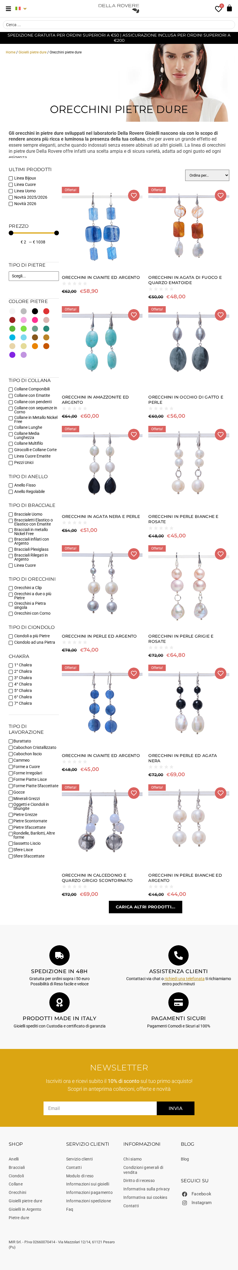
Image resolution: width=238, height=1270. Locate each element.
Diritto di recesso (139, 1180)
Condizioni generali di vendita (143, 1170)
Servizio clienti (79, 1159)
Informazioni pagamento (89, 1192)
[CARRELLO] (229, 8)
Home (10, 52)
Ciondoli (16, 1176)
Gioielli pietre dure (32, 52)
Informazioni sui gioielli (87, 1184)
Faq (69, 1209)
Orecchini (17, 1192)
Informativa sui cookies (145, 1197)
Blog (185, 1159)
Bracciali (17, 1167)
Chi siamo (132, 1159)
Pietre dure (19, 1217)
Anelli (14, 1159)
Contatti (74, 1167)
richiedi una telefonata (185, 978)
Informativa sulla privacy (146, 1189)
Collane (16, 1184)
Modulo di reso (80, 1176)
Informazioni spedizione (88, 1201)
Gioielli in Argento (25, 1209)
